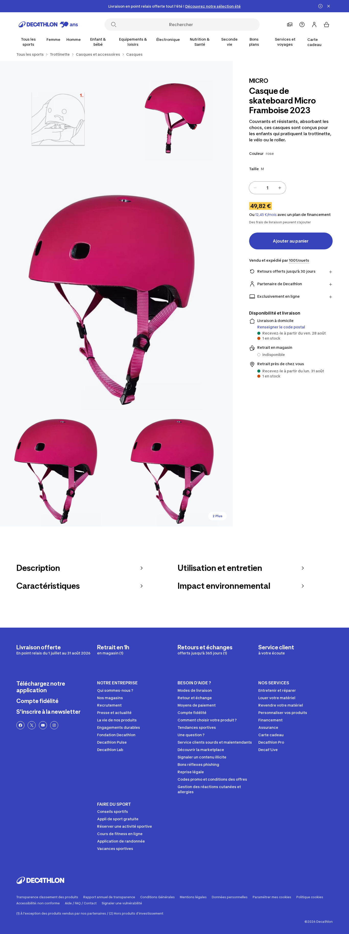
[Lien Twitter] (32, 725)
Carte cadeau (314, 42)
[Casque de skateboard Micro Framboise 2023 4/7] (58, 468)
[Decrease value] (255, 188)
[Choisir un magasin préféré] (290, 24)
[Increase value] (280, 188)
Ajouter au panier (291, 241)
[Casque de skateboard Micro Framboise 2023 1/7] (174, 119)
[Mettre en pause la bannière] (320, 6)
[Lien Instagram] (54, 725)
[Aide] (302, 24)
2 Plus (217, 516)
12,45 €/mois (266, 215)
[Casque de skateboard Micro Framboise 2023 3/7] (116, 293)
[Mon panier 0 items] (326, 24)
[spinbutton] (267, 188)
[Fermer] (328, 6)
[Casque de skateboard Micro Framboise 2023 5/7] (174, 468)
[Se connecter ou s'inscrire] (314, 24)
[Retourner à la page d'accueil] (48, 24)
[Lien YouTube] (43, 725)
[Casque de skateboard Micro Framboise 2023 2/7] (58, 119)
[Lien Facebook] (20, 725)
